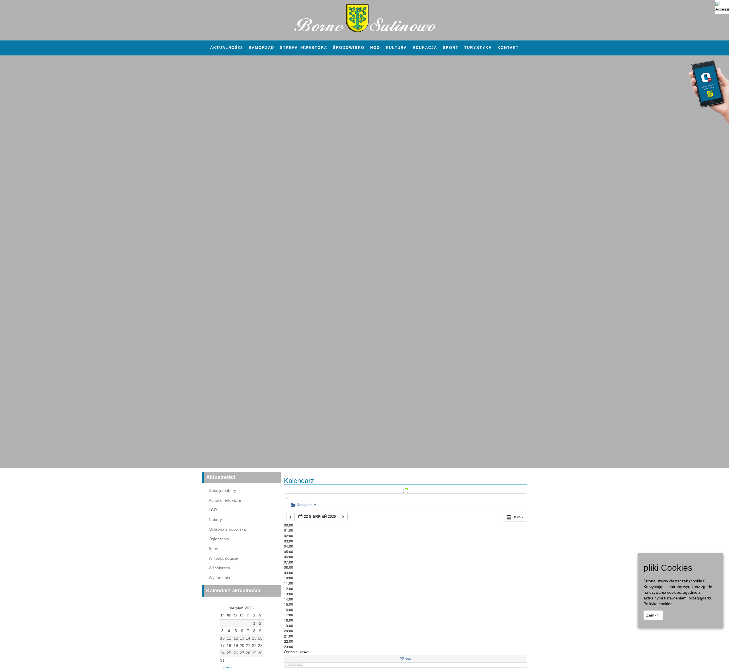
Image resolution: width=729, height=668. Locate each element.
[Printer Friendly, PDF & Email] (405, 490)
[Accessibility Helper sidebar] (722, 7)
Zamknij (653, 615)
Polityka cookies (658, 603)
